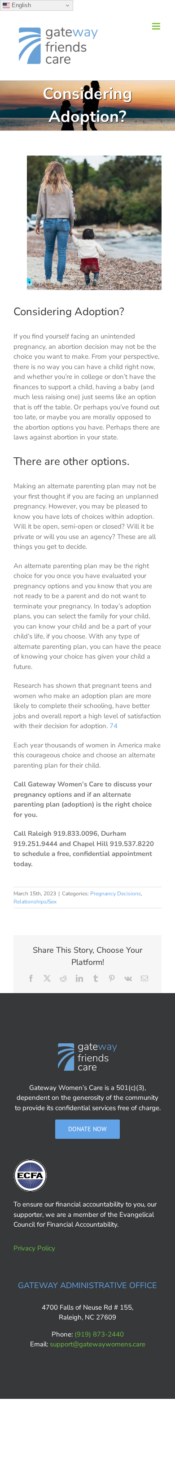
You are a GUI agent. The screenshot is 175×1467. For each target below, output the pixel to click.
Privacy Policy (34, 1248)
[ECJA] (30, 1176)
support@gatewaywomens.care (97, 1344)
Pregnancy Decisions (115, 893)
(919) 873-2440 (99, 1334)
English (20, 5)
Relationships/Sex (35, 901)
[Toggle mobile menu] (157, 26)
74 (113, 725)
